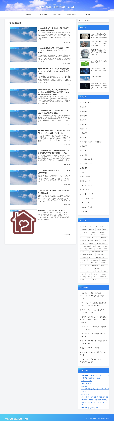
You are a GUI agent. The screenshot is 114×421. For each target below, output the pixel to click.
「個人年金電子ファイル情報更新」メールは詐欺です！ (93, 335)
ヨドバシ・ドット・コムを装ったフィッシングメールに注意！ (93, 311)
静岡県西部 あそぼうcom (89, 408)
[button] (107, 21)
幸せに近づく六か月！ (87, 194)
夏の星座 (83, 120)
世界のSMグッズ (87, 383)
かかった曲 (83, 211)
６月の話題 (83, 111)
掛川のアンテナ (86, 394)
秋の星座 (83, 137)
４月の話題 (83, 133)
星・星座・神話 (85, 102)
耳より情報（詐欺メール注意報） (91, 142)
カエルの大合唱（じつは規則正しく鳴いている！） (93, 353)
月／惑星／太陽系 (86, 159)
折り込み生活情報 (86, 207)
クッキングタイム (86, 190)
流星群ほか (83, 168)
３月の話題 (83, 146)
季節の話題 (83, 116)
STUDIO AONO (86, 381)
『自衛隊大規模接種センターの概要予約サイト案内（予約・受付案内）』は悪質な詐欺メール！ (93, 319)
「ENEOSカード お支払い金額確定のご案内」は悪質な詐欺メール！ (93, 304)
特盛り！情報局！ (86, 177)
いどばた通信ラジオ (86, 198)
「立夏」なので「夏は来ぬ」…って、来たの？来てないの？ (93, 360)
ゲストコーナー (85, 172)
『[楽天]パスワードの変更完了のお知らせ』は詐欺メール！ (93, 328)
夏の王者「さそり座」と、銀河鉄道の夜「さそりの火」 (93, 342)
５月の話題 (83, 124)
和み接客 (84, 386)
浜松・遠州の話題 (86, 163)
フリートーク (84, 203)
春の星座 (83, 107)
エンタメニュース (86, 185)
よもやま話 (83, 155)
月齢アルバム (84, 129)
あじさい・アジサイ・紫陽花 (89, 348)
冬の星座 (83, 150)
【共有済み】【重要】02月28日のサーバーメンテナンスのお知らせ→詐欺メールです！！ (93, 295)
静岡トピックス (85, 181)
